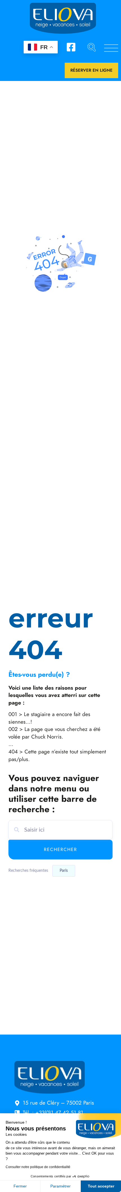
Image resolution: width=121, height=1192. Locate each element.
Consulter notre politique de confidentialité (38, 1167)
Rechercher (60, 849)
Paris (64, 871)
